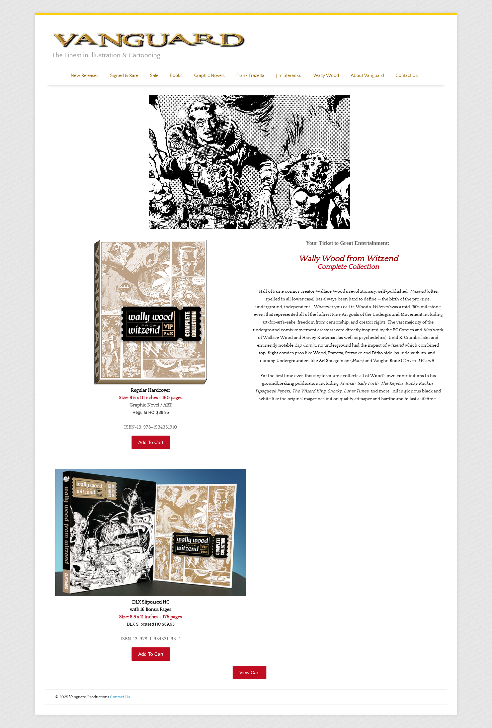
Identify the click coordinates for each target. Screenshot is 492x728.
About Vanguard (367, 75)
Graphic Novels (209, 75)
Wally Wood (326, 75)
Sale (154, 75)
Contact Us (407, 75)
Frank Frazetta (250, 75)
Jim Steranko (289, 75)
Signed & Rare (124, 75)
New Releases (84, 75)
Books (176, 75)
